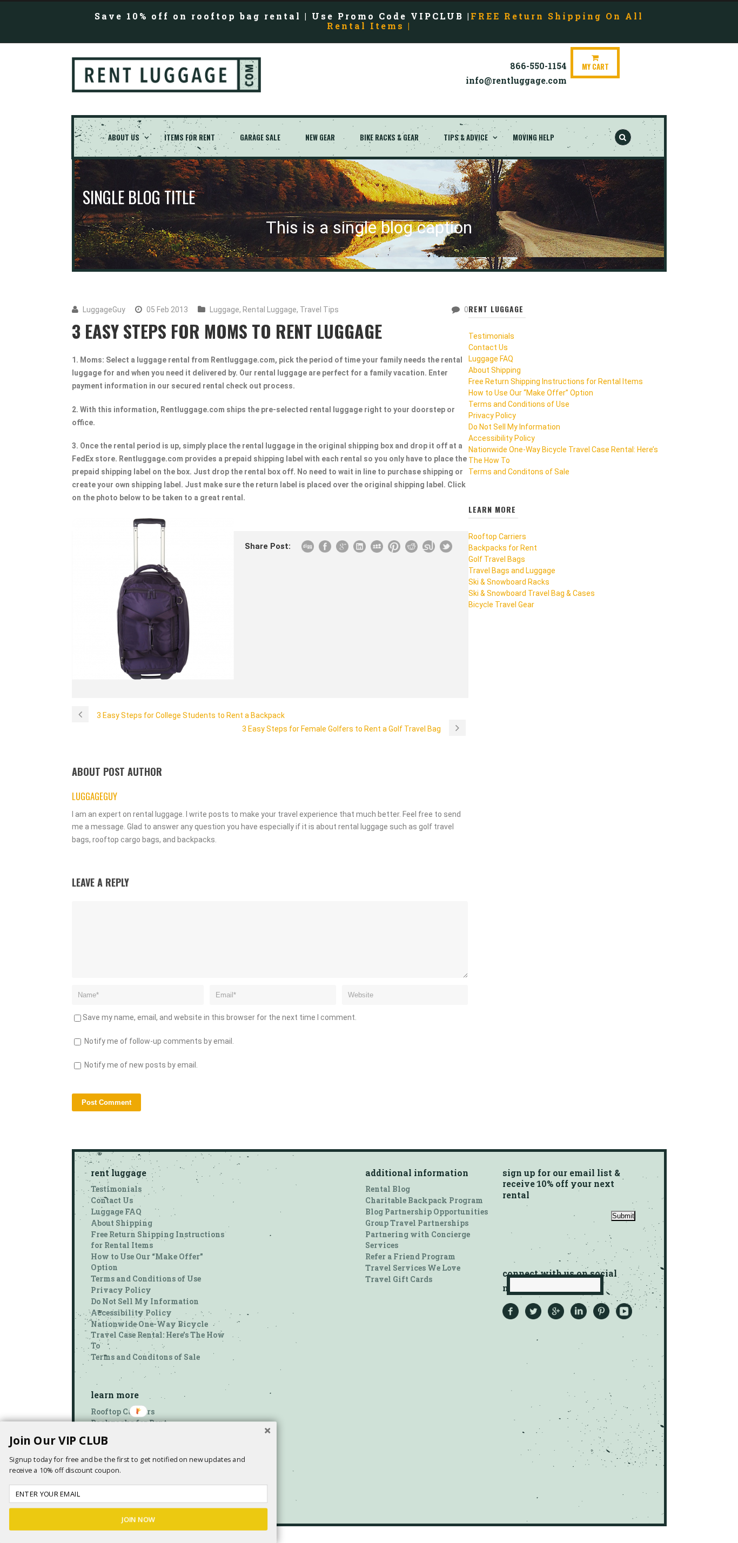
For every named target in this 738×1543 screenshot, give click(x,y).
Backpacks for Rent (502, 548)
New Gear (320, 137)
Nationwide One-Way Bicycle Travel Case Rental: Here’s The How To (158, 1335)
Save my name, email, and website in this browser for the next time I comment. (220, 1017)
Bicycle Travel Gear (501, 604)
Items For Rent (189, 137)
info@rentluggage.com (516, 80)
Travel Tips (319, 309)
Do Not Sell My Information (514, 426)
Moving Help (533, 137)
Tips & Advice (466, 137)
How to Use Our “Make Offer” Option (530, 392)
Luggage (224, 309)
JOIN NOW (138, 1519)
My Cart (595, 66)
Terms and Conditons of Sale (518, 471)
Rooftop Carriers (497, 536)
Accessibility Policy (501, 438)
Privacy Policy (492, 415)
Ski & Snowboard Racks (508, 582)
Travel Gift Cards (398, 1279)
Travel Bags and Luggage (511, 570)
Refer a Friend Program (410, 1256)
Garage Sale (260, 137)
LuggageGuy (104, 309)
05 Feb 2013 (167, 309)
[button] (138, 1441)
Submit (623, 1216)
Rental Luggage (270, 309)
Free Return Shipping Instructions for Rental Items (555, 381)
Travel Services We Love (412, 1268)
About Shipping (494, 370)
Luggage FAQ (490, 358)
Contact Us (488, 347)
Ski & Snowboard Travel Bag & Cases (531, 593)
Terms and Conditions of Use (518, 404)
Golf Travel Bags (496, 559)
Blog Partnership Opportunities (426, 1211)
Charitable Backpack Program (424, 1200)
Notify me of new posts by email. (141, 1065)
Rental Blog (387, 1189)
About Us (123, 137)
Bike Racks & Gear (389, 137)
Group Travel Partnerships (416, 1223)
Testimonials (491, 336)
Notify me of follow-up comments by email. (159, 1041)
